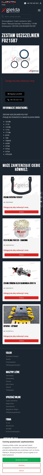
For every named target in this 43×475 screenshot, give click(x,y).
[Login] (41, 3)
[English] (2, 2)
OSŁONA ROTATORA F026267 (13, 197)
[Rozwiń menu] (39, 10)
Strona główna (7, 21)
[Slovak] (13, 2)
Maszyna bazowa (14, 23)
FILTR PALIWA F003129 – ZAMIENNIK (16, 240)
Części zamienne (20, 21)
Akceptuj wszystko (22, 460)
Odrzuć (21, 471)
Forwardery (26, 23)
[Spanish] (15, 2)
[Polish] (8, 2)
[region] (21, 456)
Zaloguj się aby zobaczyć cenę (19, 80)
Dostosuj (21, 465)
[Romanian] (9, 2)
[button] (14, 94)
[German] (4, 2)
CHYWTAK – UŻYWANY (11, 326)
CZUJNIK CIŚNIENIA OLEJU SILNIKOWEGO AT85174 (20, 283)
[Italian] (6, 2)
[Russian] (11, 2)
